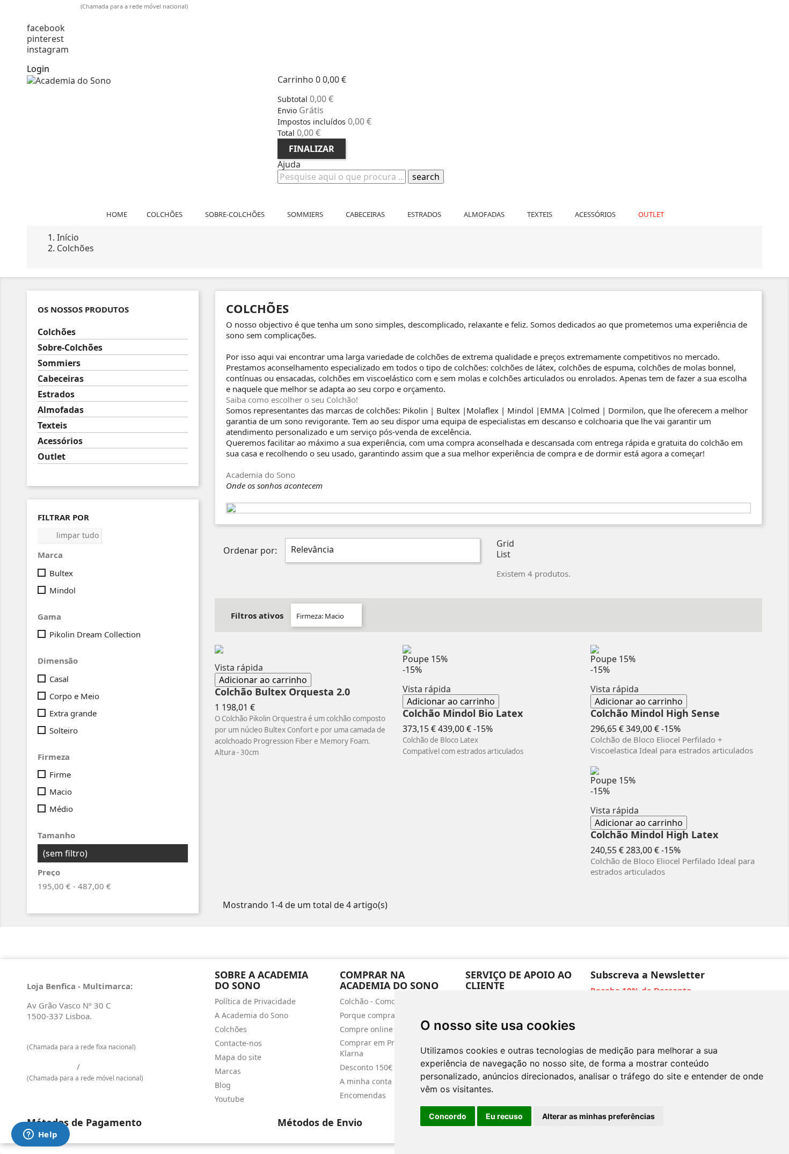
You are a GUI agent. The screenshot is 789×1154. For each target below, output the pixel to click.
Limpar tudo (70, 535)
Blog (223, 1085)
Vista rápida (239, 667)
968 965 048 (106, 1066)
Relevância (381, 550)
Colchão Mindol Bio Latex (463, 713)
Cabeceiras (61, 378)
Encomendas (363, 1095)
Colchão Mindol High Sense (655, 713)
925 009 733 (54, 5)
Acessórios (60, 441)
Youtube (229, 1099)
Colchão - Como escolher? (386, 1001)
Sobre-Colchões (70, 347)
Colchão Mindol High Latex (654, 835)
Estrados (56, 394)
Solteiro (63, 730)
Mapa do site (238, 1057)
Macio (60, 791)
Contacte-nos (238, 1043)
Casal (59, 678)
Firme (60, 774)
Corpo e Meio (74, 696)
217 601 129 (51, 1035)
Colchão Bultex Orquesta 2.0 (282, 692)
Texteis (52, 425)
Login (38, 68)
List (503, 554)
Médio (61, 808)
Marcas (228, 1071)
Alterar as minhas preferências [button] (598, 1116)
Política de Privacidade (255, 1001)
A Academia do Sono (251, 1015)
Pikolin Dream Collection (95, 634)
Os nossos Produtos (83, 309)
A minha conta (366, 1081)
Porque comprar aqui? (380, 1015)
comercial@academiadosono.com (101, 17)
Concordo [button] (447, 1116)
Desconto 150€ (366, 1067)
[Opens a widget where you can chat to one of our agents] (40, 1135)
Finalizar (311, 149)
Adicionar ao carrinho (263, 680)
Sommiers (59, 363)
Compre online (366, 1029)
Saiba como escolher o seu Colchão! (292, 399)
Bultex (61, 573)
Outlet (51, 456)
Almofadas (61, 410)
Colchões (57, 332)
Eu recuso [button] (504, 1116)
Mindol (62, 590)
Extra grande (73, 713)
